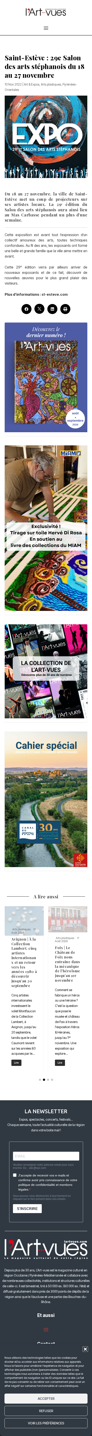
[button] (85, 1349)
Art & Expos (31, 84)
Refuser (46, 1411)
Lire (16, 1062)
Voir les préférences (46, 1423)
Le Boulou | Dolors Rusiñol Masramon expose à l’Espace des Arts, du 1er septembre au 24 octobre (24, 989)
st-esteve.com (55, 294)
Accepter (46, 1398)
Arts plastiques (51, 84)
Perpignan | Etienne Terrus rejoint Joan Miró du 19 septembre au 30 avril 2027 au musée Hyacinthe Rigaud (68, 989)
